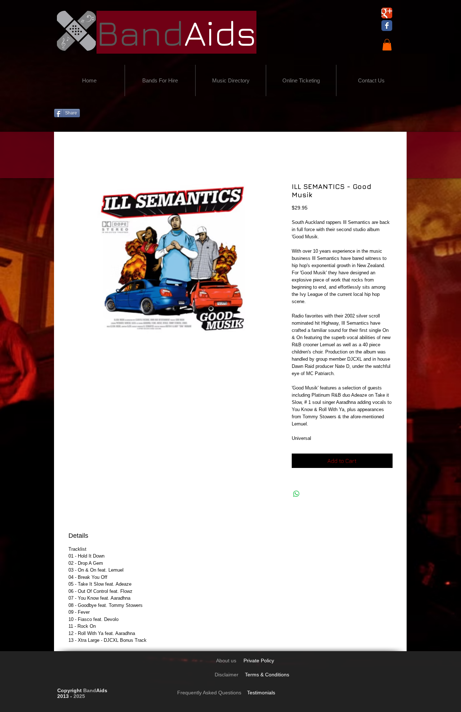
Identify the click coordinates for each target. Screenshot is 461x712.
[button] (387, 44)
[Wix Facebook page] (386, 25)
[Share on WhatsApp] (296, 494)
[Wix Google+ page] (386, 13)
